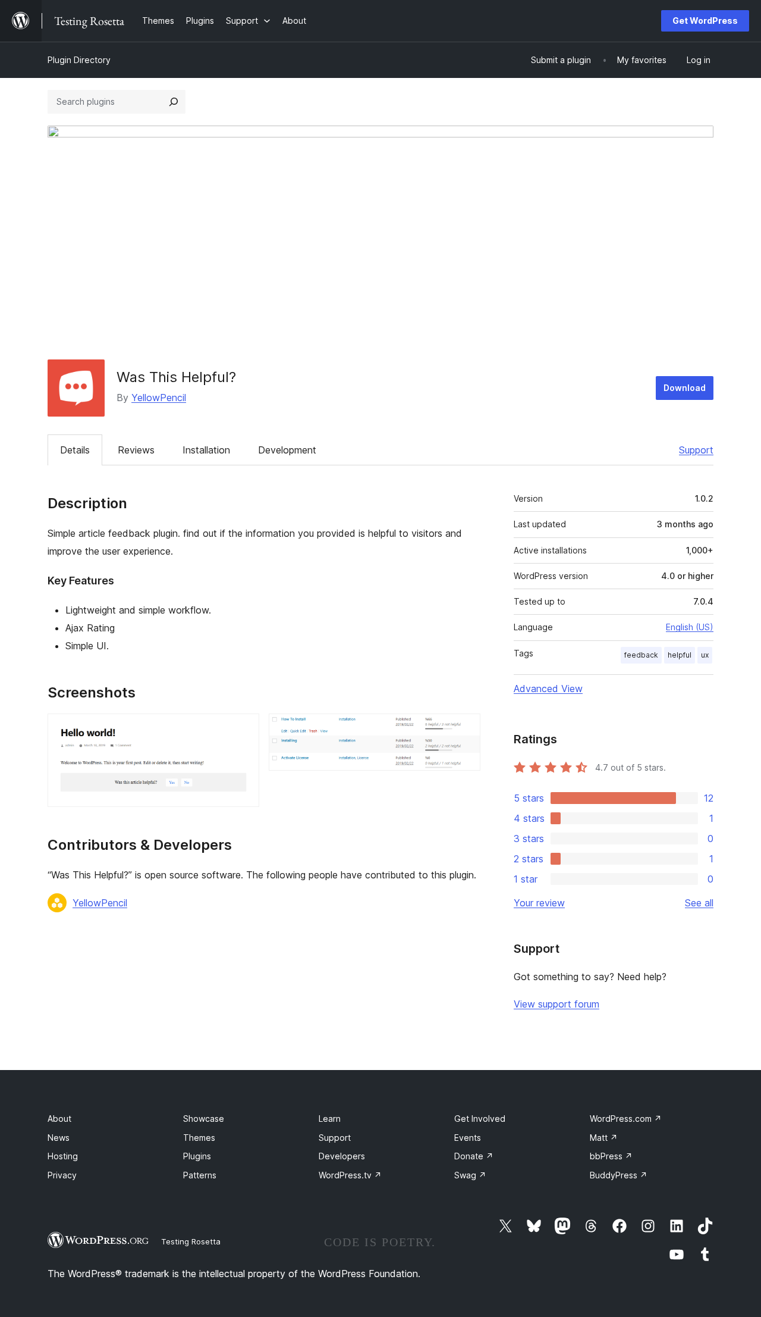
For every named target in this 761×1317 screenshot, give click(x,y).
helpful (679, 654)
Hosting (63, 1156)
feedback (641, 654)
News (59, 1138)
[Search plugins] (173, 102)
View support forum (556, 1004)
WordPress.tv (350, 1175)
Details (75, 450)
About (59, 1118)
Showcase (203, 1118)
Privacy (62, 1175)
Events (467, 1138)
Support (696, 450)
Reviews (136, 450)
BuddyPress (618, 1175)
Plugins (197, 1156)
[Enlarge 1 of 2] (243, 730)
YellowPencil (158, 397)
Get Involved (479, 1118)
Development (287, 450)
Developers (342, 1156)
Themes (199, 1138)
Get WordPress (705, 20)
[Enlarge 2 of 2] (464, 730)
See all (699, 903)
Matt (604, 1138)
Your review (539, 903)
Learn (330, 1118)
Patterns (199, 1175)
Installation (206, 450)
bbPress (611, 1156)
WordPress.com (626, 1118)
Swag (470, 1175)
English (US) (689, 627)
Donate (473, 1156)
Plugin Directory (79, 60)
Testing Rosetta (191, 1241)
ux (705, 654)
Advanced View (548, 689)
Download (684, 388)
